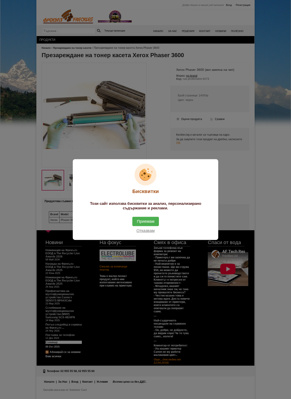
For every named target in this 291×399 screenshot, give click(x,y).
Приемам (145, 221)
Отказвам (145, 230)
